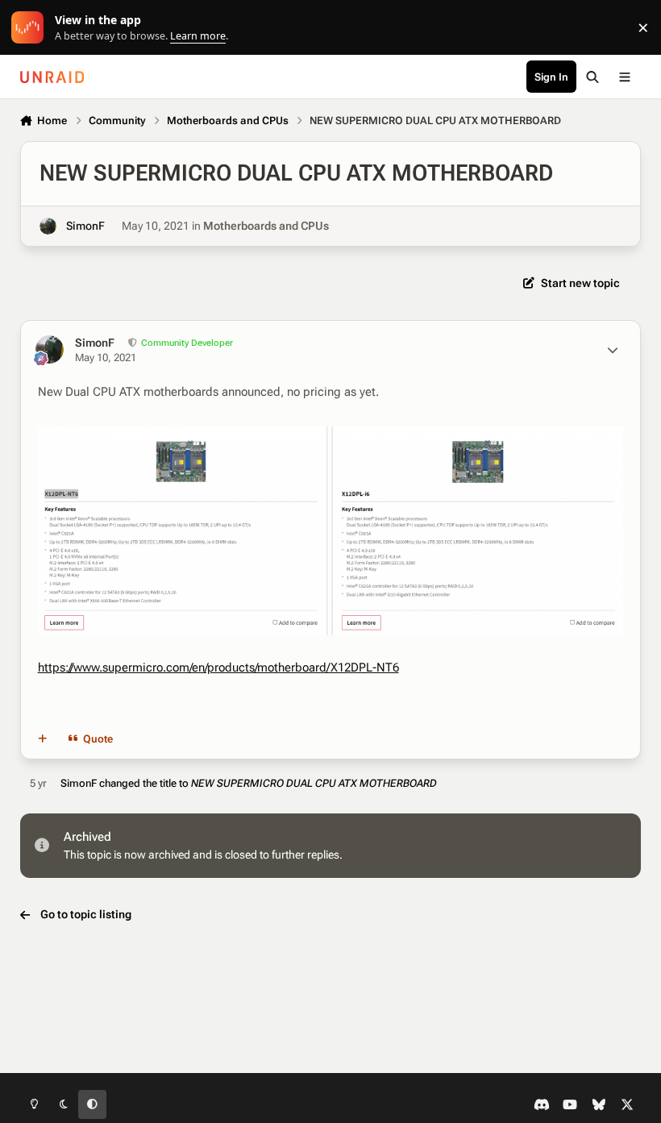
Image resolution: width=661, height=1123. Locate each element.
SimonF (85, 225)
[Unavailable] (331, 437)
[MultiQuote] (42, 739)
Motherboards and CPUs (266, 225)
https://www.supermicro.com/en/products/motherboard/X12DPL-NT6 (218, 667)
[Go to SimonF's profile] (47, 226)
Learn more (31, 27)
